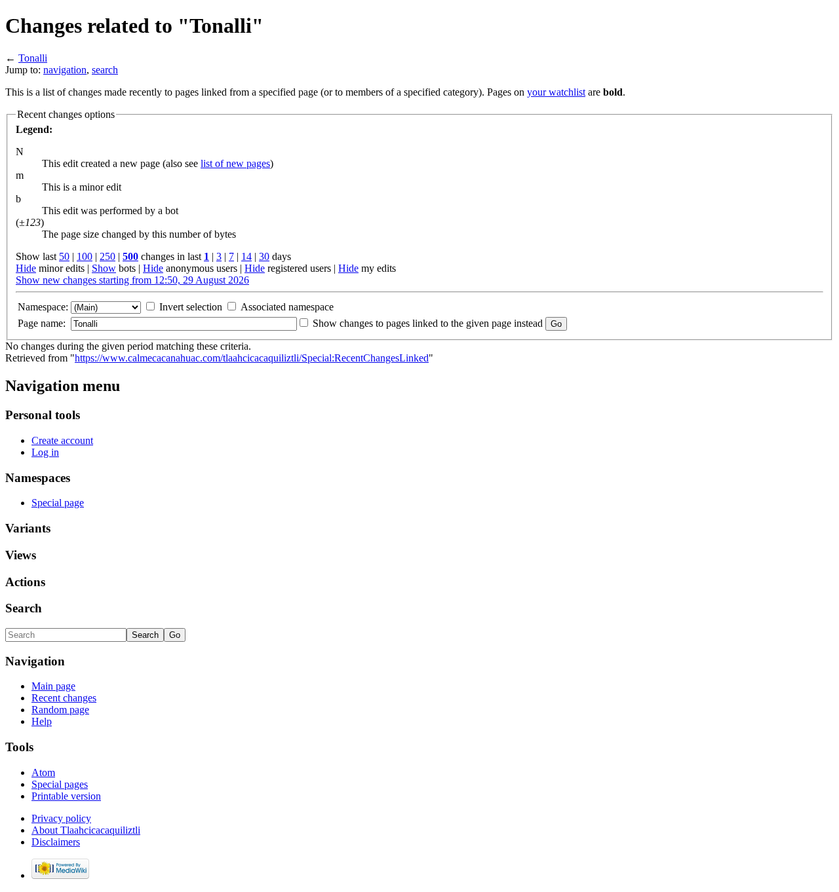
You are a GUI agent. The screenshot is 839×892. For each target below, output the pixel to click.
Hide (26, 268)
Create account (62, 440)
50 (64, 256)
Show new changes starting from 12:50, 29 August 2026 (132, 280)
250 (107, 256)
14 (246, 256)
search (105, 69)
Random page (60, 709)
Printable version (66, 796)
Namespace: (43, 306)
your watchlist (556, 92)
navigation (65, 69)
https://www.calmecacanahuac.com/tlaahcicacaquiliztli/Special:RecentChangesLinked (252, 357)
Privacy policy (61, 818)
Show (104, 268)
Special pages (59, 784)
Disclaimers (55, 841)
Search (23, 608)
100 (84, 256)
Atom (43, 772)
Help (41, 721)
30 (264, 256)
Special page (57, 502)
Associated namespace (287, 306)
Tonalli (32, 58)
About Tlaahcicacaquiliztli (85, 830)
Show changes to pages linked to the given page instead (428, 323)
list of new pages (235, 163)
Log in (45, 452)
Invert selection (190, 306)
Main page (53, 686)
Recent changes (63, 697)
